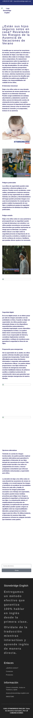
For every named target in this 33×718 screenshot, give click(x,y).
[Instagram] (18, 3)
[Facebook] (15, 3)
